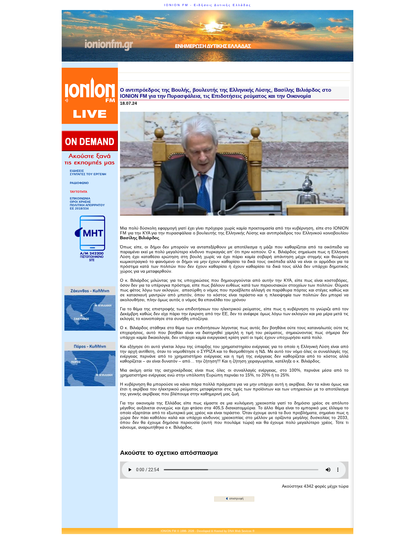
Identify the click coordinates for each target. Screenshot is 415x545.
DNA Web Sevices (240, 531)
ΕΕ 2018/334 (79, 208)
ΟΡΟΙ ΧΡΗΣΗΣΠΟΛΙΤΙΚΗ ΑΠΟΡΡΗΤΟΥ (87, 203)
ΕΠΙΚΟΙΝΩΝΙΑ (80, 198)
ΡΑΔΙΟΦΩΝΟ (79, 183)
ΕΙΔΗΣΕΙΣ (77, 170)
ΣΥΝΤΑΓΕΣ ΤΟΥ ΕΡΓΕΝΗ (88, 174)
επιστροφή (236, 498)
